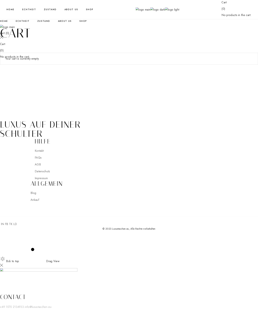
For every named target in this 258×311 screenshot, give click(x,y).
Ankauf (35, 200)
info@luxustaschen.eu (38, 307)
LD (15, 224)
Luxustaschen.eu (120, 228)
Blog (33, 193)
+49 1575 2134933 (12, 307)
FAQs (38, 158)
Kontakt (39, 151)
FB (6, 224)
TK (10, 224)
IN (2, 224)
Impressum (41, 178)
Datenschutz (42, 171)
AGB (38, 164)
